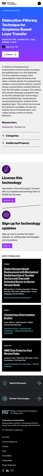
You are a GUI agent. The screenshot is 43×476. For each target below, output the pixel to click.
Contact (5, 446)
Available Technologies (12, 10)
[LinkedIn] (7, 470)
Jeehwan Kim (7, 127)
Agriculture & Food (11, 328)
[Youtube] (12, 470)
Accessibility (7, 456)
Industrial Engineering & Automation (17, 298)
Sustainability (7, 460)
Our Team (5, 437)
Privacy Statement (9, 465)
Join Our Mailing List (9, 442)
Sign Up (7, 246)
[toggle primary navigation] (39, 3)
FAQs (4, 451)
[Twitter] (3, 470)
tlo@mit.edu (18, 430)
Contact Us (9, 200)
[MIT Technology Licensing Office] (9, 3)
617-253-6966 (7, 430)
